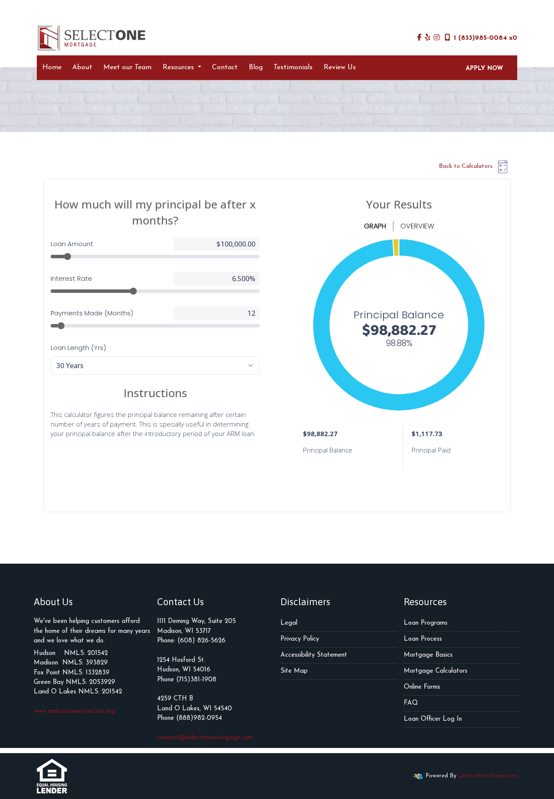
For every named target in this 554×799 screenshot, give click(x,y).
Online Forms (422, 687)
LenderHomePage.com (487, 776)
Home (51, 67)
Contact (225, 67)
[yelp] (427, 38)
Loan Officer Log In (433, 719)
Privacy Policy (299, 639)
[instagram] (437, 38)
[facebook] (419, 38)
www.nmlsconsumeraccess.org (74, 711)
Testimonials (293, 67)
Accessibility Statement (313, 655)
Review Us (340, 67)
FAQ (411, 703)
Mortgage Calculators (435, 671)
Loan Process (423, 639)
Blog (256, 67)
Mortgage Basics (428, 655)
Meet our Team (127, 67)
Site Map (294, 671)
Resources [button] (179, 67)
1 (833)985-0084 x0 (485, 38)
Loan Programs (426, 623)
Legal (288, 623)
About (82, 67)
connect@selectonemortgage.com (205, 738)
